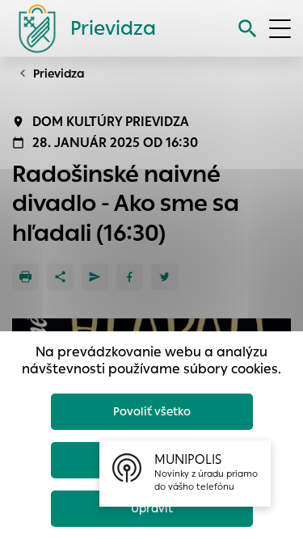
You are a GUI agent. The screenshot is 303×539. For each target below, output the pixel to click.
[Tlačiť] (25, 276)
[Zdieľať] (60, 276)
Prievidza (59, 73)
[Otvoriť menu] (280, 28)
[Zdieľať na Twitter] (164, 276)
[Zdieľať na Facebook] (129, 276)
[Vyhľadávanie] (247, 28)
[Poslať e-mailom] (95, 276)
